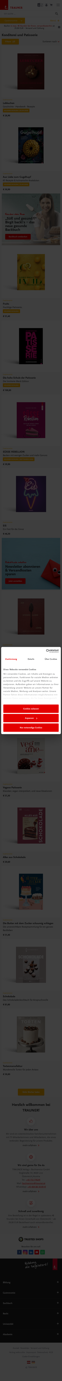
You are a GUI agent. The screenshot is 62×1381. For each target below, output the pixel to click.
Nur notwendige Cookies (31, 727)
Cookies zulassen (31, 708)
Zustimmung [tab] (11, 659)
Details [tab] (31, 659)
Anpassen (29, 718)
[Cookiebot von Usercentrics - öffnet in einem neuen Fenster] (46, 651)
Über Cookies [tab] (51, 659)
